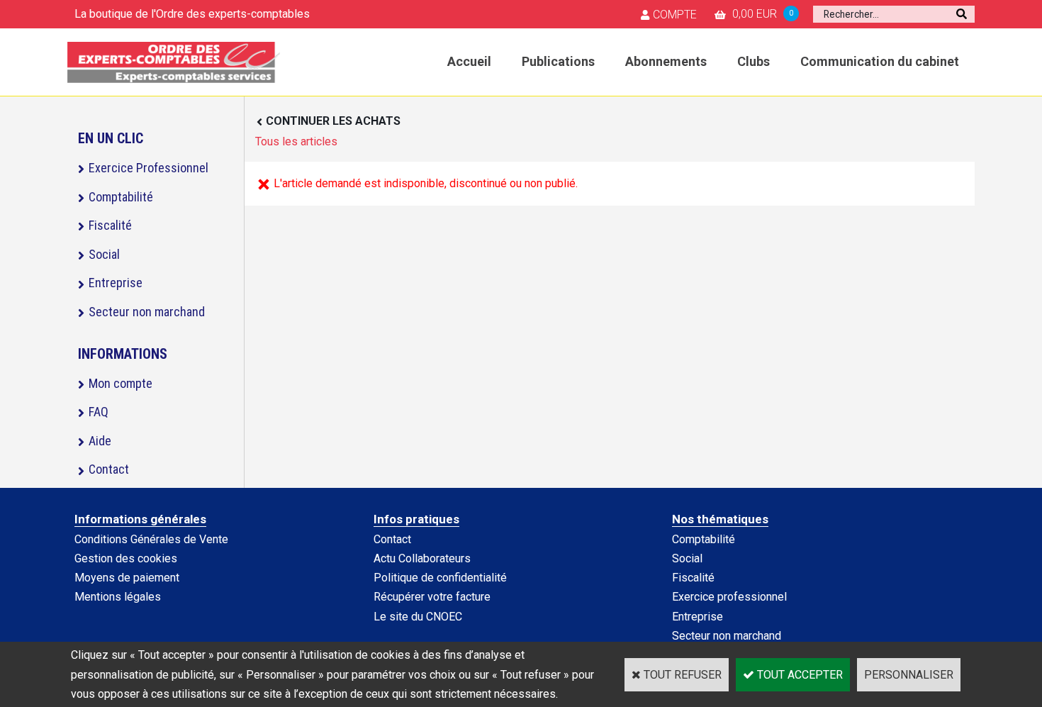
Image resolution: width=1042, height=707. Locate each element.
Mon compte (120, 383)
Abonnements (666, 61)
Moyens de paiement (126, 577)
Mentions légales (117, 596)
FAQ (98, 411)
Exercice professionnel (729, 596)
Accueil (469, 61)
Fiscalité (110, 225)
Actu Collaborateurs (422, 558)
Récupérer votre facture (432, 596)
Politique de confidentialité (440, 577)
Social (104, 254)
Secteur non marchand (147, 311)
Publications (558, 61)
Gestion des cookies (125, 558)
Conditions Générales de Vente (151, 539)
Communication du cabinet (879, 61)
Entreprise (115, 282)
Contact (109, 469)
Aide (100, 440)
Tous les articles (296, 141)
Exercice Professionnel (148, 167)
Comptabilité (121, 196)
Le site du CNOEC (418, 616)
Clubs (753, 61)
